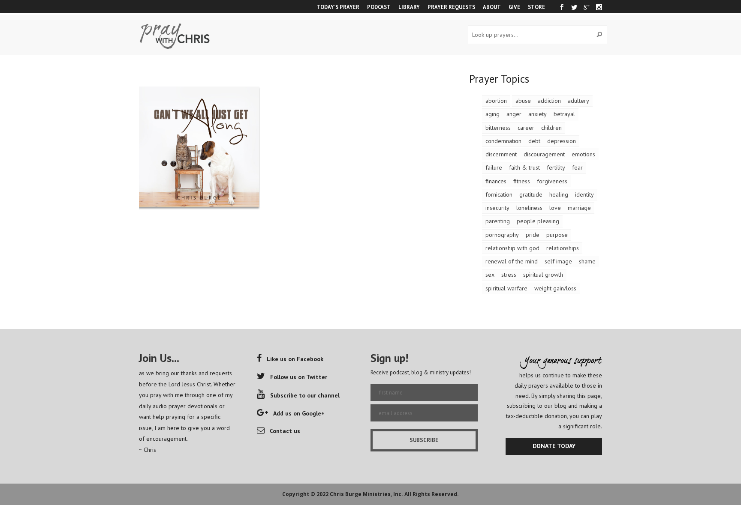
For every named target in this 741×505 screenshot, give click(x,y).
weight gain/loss (555, 288)
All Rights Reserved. (431, 494)
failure (493, 167)
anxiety (537, 114)
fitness (521, 181)
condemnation (503, 141)
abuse (523, 101)
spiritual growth (543, 274)
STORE (536, 6)
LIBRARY (409, 6)
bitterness (498, 127)
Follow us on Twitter (298, 377)
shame (587, 261)
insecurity (497, 208)
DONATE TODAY (554, 446)
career (526, 127)
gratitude (530, 194)
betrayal (564, 114)
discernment (501, 154)
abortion (496, 101)
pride (532, 235)
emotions (583, 154)
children (551, 127)
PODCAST (379, 6)
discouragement (544, 154)
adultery (578, 101)
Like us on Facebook (295, 359)
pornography (502, 235)
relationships (562, 248)
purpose (557, 235)
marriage (579, 208)
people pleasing (538, 221)
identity (584, 194)
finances (495, 181)
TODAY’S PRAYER (337, 6)
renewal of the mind (511, 261)
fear (577, 167)
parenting (497, 221)
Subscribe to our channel (305, 395)
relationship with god (512, 248)
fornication (498, 194)
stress (508, 274)
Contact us (285, 431)
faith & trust (524, 167)
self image (558, 261)
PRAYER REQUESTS (451, 6)
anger (513, 114)
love (555, 208)
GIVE (514, 6)
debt (534, 141)
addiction (549, 101)
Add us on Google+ (299, 413)
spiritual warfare (506, 288)
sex (489, 274)
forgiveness (552, 181)
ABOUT (492, 6)
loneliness (529, 208)
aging (492, 114)
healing (558, 194)
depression (561, 141)
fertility (556, 167)
